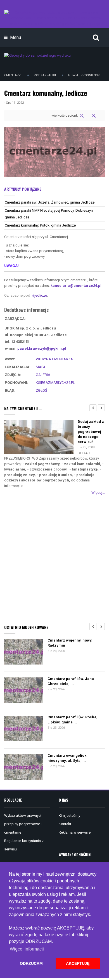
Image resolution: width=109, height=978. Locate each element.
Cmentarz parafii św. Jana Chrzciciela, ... (71, 681)
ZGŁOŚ (41, 390)
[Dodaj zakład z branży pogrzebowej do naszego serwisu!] (39, 437)
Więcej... (98, 492)
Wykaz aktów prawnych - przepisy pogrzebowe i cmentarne (24, 823)
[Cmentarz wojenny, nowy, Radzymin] (23, 652)
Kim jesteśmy (69, 815)
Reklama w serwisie (75, 832)
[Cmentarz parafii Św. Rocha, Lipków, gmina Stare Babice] (23, 729)
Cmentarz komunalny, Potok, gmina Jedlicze (40, 225)
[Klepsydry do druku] (37, 55)
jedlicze (40, 295)
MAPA (41, 367)
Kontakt (65, 824)
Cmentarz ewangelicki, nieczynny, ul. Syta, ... (68, 758)
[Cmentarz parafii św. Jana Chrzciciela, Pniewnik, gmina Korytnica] (23, 691)
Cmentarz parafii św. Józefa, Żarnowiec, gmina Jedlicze (49, 202)
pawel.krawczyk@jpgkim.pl (41, 348)
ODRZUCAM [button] (31, 963)
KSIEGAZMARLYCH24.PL (55, 382)
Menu (15, 37)
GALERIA (43, 375)
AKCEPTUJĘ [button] (77, 963)
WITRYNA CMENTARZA (54, 359)
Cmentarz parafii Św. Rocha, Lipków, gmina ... (73, 719)
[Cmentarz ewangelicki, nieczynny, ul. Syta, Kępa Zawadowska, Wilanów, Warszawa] (23, 767)
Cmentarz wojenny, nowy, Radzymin (70, 642)
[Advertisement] (54, 558)
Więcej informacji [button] (27, 949)
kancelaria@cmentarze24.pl (76, 285)
